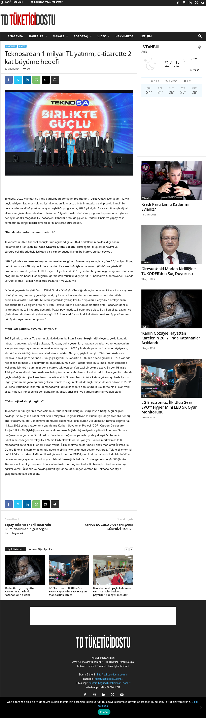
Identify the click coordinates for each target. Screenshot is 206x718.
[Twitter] (196, 3)
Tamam (104, 712)
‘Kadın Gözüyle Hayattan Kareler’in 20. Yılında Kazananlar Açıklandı (20, 591)
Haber (22, 46)
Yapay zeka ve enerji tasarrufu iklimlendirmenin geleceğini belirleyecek (28, 529)
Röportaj (81, 36)
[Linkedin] (190, 3)
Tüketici (146, 198)
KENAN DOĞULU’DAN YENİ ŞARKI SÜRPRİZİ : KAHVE (109, 527)
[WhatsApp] (36, 80)
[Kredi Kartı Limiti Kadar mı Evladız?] (171, 180)
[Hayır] (201, 707)
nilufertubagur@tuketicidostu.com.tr (109, 682)
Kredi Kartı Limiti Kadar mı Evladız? (165, 207)
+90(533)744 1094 (109, 687)
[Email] (46, 80)
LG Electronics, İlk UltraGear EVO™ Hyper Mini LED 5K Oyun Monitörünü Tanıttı (68, 591)
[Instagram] (184, 3)
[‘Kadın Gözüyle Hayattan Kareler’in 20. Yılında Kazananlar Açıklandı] (25, 570)
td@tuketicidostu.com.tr (109, 678)
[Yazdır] (55, 80)
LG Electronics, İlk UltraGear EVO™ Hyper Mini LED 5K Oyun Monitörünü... (169, 407)
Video (102, 36)
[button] (199, 36)
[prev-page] (127, 549)
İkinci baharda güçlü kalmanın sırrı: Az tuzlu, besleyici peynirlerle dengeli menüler (112, 591)
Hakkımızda (124, 36)
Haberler (36, 36)
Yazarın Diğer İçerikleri (41, 548)
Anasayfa (15, 36)
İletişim (146, 36)
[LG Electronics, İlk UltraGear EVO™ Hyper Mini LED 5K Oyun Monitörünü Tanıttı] (69, 570)
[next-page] (131, 549)
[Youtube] (202, 3)
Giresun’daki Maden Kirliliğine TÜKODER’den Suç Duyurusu (168, 271)
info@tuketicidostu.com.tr (112, 674)
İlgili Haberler (15, 548)
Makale (58, 36)
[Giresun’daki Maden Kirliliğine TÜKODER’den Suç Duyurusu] (171, 244)
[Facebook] (177, 3)
